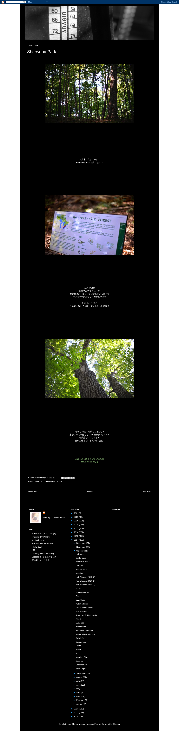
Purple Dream (82, 611)
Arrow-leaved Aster (84, 607)
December (81, 543)
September (81, 673)
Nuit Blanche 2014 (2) (85, 581)
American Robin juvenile (86, 615)
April (78, 692)
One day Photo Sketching (43, 553)
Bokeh (78, 649)
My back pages (38, 540)
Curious (79, 566)
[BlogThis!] (65, 478)
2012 (76, 712)
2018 (76, 524)
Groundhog (81, 642)
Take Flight (80, 669)
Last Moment (81, 665)
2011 (76, 716)
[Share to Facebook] (70, 478)
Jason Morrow (95, 724)
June (78, 685)
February (80, 700)
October (80, 551)
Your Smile (80, 600)
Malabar (79, 573)
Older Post (146, 491)
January (80, 704)
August (79, 677)
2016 (76, 532)
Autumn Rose (82, 604)
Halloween (80, 554)
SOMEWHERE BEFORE (42, 543)
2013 (76, 709)
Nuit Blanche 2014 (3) (85, 577)
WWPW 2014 (82, 569)
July (78, 681)
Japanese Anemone (84, 630)
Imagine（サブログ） (41, 537)
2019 (76, 521)
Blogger (116, 724)
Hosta (78, 646)
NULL (34, 550)
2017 (76, 528)
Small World (81, 626)
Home (90, 491)
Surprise (79, 661)
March (79, 696)
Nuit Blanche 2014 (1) (85, 585)
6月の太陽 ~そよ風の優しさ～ (45, 557)
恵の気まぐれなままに (41, 560)
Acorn (78, 588)
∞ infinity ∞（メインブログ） (44, 533)
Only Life (80, 638)
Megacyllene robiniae (85, 634)
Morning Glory (82, 657)
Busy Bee (80, 623)
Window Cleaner (83, 562)
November (81, 547)
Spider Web (81, 558)
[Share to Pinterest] (73, 478)
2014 (76, 540)
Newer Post (33, 491)
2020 (76, 517)
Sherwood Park (82, 592)
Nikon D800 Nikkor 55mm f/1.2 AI (48, 482)
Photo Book (37, 547)
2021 (76, 513)
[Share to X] (67, 478)
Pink (78, 596)
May (78, 689)
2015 (76, 536)
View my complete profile (54, 517)
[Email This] (62, 478)
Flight (78, 619)
